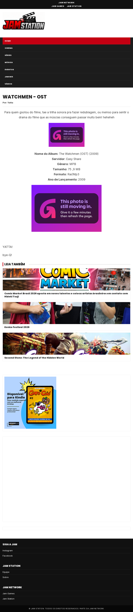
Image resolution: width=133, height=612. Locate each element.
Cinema (8, 48)
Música (9, 62)
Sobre (6, 577)
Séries (8, 55)
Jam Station (74, 6)
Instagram (8, 550)
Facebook (8, 555)
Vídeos (8, 84)
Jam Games (57, 6)
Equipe (6, 572)
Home (8, 41)
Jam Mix (9, 76)
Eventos (9, 69)
